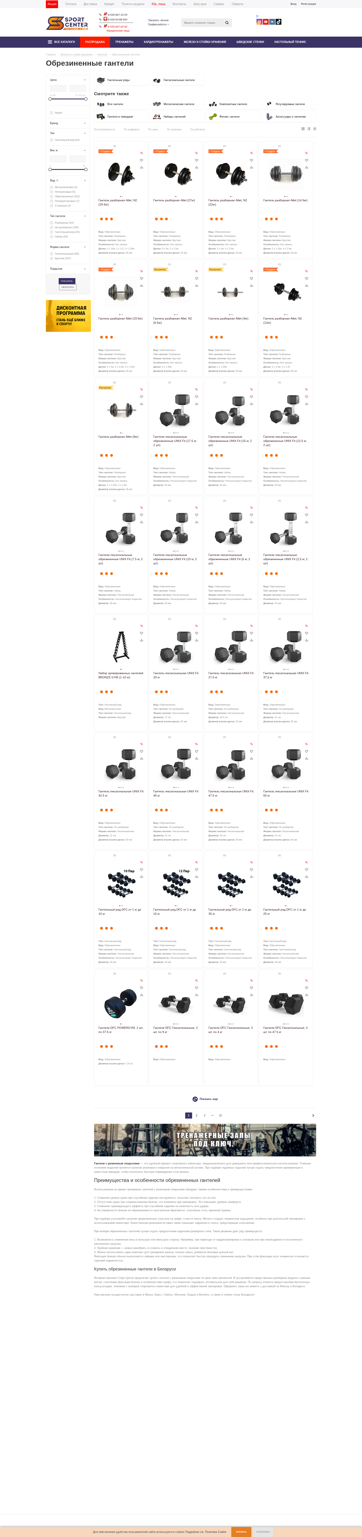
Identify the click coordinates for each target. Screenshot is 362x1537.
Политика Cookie (215, 1531)
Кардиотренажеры (158, 42)
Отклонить (263, 1532)
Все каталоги (64, 42)
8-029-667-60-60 (117, 26)
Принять (241, 1532)
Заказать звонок (158, 20)
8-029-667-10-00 (117, 14)
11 (220, 1115)
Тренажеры (124, 42)
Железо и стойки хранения (205, 42)
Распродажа (95, 42)
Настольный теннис (290, 42)
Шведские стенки (250, 42)
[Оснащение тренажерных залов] (205, 1155)
